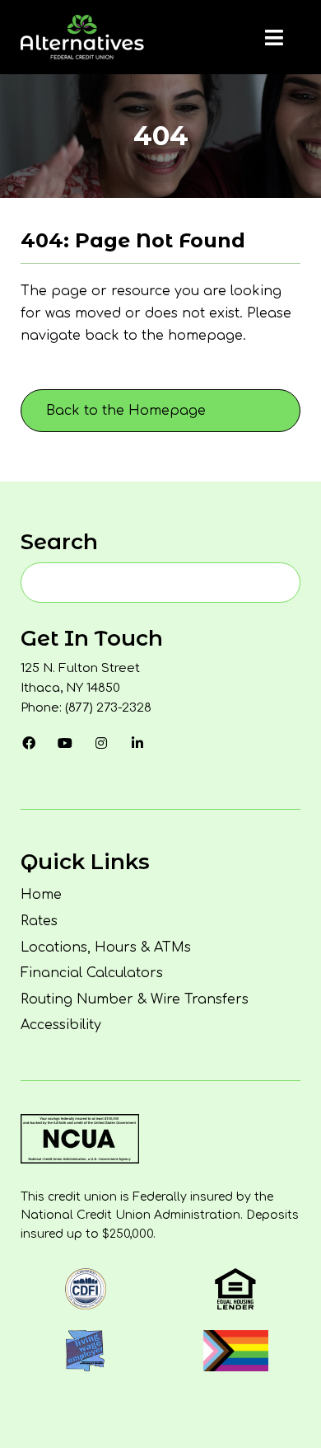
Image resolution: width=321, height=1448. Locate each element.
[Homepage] (82, 37)
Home (41, 894)
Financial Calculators (92, 973)
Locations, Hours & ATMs (106, 947)
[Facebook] (28, 742)
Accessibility (61, 1025)
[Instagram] (101, 742)
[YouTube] (65, 742)
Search (59, 542)
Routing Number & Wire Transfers (135, 999)
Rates (39, 921)
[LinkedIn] (137, 742)
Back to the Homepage (126, 410)
